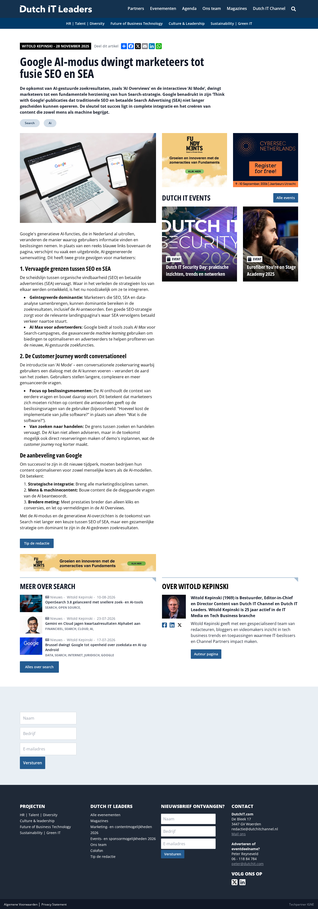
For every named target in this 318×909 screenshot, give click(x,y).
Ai (50, 123)
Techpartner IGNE (301, 904)
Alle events (286, 197)
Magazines (99, 820)
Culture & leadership (37, 820)
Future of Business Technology (45, 826)
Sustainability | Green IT (40, 832)
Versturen (32, 763)
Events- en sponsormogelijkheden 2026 (123, 838)
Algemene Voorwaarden (21, 904)
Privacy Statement (54, 904)
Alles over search (39, 666)
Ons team (98, 844)
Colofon (96, 850)
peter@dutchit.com (248, 863)
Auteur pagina (206, 654)
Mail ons (239, 834)
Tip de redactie (36, 543)
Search (30, 123)
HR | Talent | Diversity (38, 814)
